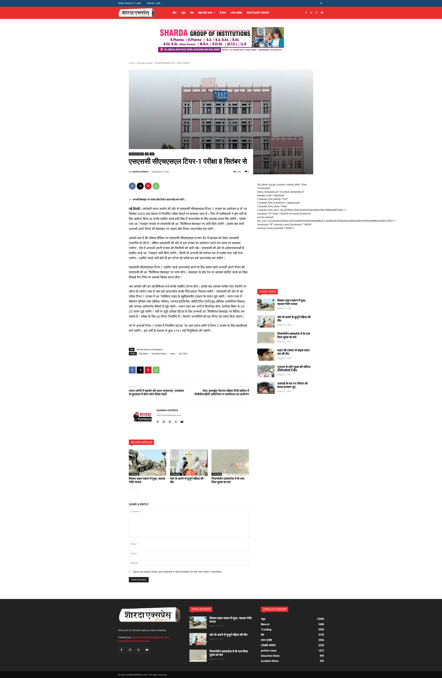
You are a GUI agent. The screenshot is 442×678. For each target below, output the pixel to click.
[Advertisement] (285, 251)
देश (147, 154)
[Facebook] (306, 13)
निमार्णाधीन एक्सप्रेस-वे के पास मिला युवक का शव (228, 480)
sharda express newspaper (150, 349)
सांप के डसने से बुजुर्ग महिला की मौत (186, 480)
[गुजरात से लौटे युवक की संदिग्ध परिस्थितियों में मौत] (266, 371)
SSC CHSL (183, 353)
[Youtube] (322, 13)
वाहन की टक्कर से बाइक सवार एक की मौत (293, 352)
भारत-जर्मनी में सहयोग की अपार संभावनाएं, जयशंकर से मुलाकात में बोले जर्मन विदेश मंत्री (156, 392)
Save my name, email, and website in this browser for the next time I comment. (177, 571)
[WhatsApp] (156, 186)
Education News (145, 63)
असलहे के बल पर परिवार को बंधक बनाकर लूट (292, 385)
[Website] (170, 421)
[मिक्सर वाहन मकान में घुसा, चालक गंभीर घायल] (147, 462)
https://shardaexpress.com (168, 415)
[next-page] (136, 489)
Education (143, 353)
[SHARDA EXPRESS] (143, 417)
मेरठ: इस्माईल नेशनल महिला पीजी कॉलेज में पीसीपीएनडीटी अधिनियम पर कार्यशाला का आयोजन (221, 392)
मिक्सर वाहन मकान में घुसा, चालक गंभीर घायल (147, 480)
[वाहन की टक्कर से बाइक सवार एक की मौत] (266, 355)
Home (132, 63)
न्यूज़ (152, 154)
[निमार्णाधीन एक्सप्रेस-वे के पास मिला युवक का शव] (230, 462)
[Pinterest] (148, 186)
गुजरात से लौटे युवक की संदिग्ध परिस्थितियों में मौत (293, 368)
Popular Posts (200, 609)
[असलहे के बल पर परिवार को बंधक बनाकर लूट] (266, 388)
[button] (321, 3)
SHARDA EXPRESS (140, 171)
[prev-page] (131, 489)
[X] (317, 13)
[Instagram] (311, 13)
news (172, 353)
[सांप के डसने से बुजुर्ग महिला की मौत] (189, 462)
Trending (134, 474)
